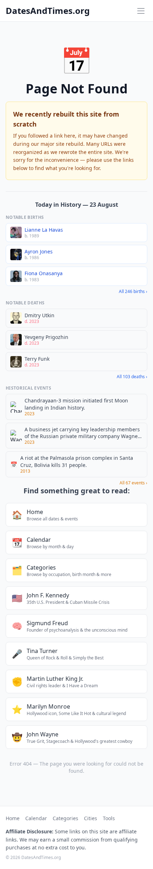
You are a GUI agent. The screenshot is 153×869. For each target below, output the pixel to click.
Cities (90, 818)
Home (13, 818)
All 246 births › (133, 291)
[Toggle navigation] (140, 10)
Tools (109, 818)
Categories (65, 818)
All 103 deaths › (132, 377)
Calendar (36, 818)
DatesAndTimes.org (48, 10)
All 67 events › (133, 483)
